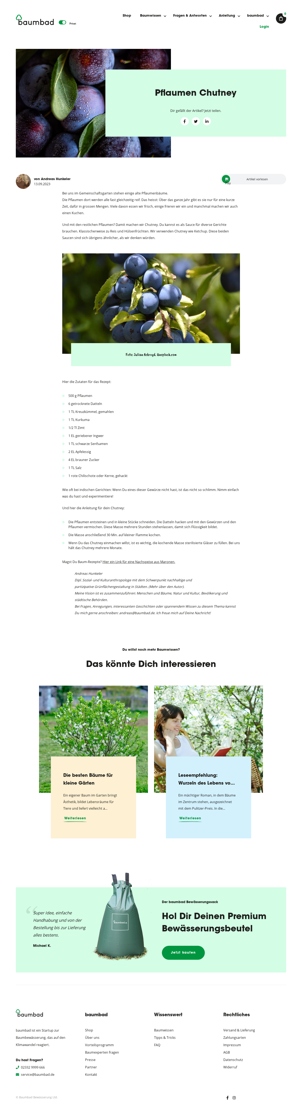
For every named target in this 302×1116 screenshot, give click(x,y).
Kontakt (91, 1074)
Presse (90, 1059)
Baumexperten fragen (102, 1052)
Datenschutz (233, 1059)
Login (264, 27)
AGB (226, 1052)
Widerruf (230, 1067)
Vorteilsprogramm (99, 1045)
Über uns (92, 1037)
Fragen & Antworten (190, 15)
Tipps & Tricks (165, 1037)
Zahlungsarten (234, 1037)
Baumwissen (150, 15)
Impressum (232, 1045)
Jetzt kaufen (183, 952)
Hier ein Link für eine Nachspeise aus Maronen (138, 562)
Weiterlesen (75, 818)
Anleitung (227, 15)
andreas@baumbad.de (136, 613)
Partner (91, 1067)
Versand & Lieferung (239, 1030)
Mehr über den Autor (166, 586)
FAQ (157, 1045)
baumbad (255, 15)
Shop (127, 15)
